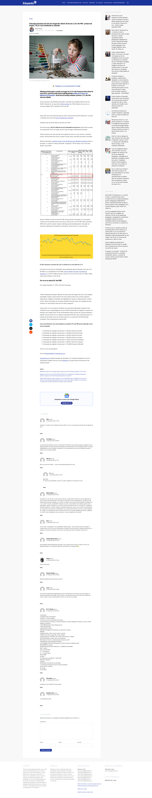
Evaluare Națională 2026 (74, 2)
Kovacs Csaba (50, 573)
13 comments (60, 30)
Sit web (79, 742)
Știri (63, 2)
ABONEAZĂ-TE (66, 403)
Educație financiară (119, 2)
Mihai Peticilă (38, 28)
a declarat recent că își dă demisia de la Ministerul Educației (69, 141)
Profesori (92, 2)
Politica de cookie (82, 789)
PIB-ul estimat (65, 104)
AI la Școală (99, 2)
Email (60, 742)
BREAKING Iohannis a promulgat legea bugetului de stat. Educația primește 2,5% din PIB (63, 371)
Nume (42, 742)
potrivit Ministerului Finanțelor (64, 118)
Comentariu (43, 721)
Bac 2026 (85, 2)
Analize (31, 18)
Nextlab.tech (108, 2)
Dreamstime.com (45, 358)
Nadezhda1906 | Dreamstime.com (55, 353)
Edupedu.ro (65, 360)
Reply (41, 433)
